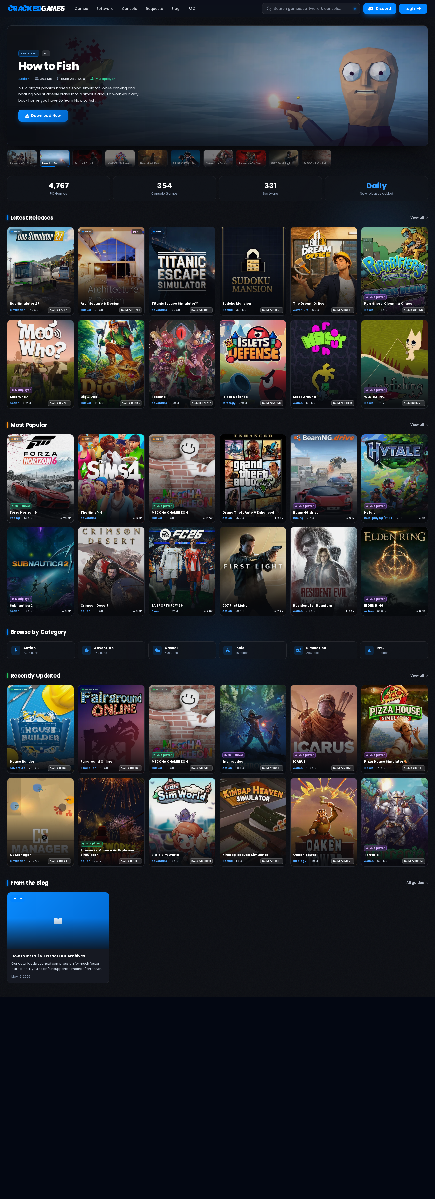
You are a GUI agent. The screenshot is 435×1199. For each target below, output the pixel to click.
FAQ (192, 8)
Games (81, 8)
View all (417, 217)
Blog (175, 8)
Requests (154, 8)
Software (104, 8)
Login (410, 8)
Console (129, 8)
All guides (415, 882)
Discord (383, 8)
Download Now (46, 118)
